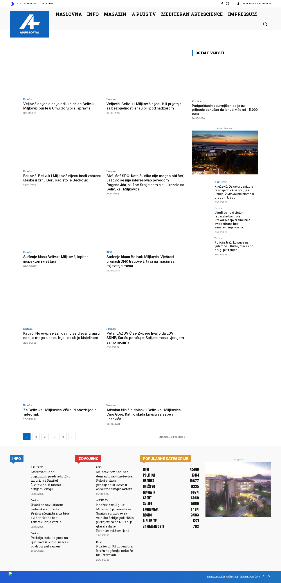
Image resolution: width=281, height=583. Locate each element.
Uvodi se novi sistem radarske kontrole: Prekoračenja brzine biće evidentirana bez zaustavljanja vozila (232, 220)
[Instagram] (227, 3)
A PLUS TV (220, 182)
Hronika (27, 99)
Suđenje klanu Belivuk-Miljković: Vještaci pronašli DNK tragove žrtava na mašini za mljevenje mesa (140, 261)
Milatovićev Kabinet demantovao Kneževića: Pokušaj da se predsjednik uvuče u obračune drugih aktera (114, 480)
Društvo (218, 208)
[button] (265, 23)
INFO (109, 252)
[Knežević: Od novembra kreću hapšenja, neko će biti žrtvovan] (84, 549)
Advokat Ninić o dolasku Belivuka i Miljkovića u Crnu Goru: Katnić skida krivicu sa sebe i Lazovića (145, 414)
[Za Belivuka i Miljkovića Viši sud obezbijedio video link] (62, 378)
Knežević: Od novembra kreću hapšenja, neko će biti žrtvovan (114, 550)
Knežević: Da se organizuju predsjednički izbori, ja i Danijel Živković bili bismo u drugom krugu (234, 192)
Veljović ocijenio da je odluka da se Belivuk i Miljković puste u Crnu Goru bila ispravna (59, 106)
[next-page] (72, 436)
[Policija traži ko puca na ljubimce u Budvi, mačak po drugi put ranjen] (202, 247)
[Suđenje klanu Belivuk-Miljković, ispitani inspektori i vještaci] (62, 225)
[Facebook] (222, 3)
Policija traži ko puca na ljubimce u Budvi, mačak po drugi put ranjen (233, 246)
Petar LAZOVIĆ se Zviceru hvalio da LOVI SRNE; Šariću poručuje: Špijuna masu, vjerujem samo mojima (145, 337)
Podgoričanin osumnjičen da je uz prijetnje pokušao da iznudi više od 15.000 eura (225, 110)
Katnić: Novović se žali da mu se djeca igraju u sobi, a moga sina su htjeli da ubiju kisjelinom (61, 335)
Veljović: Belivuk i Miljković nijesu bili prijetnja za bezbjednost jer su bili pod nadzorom (144, 106)
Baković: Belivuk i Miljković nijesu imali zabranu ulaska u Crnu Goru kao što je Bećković (62, 178)
